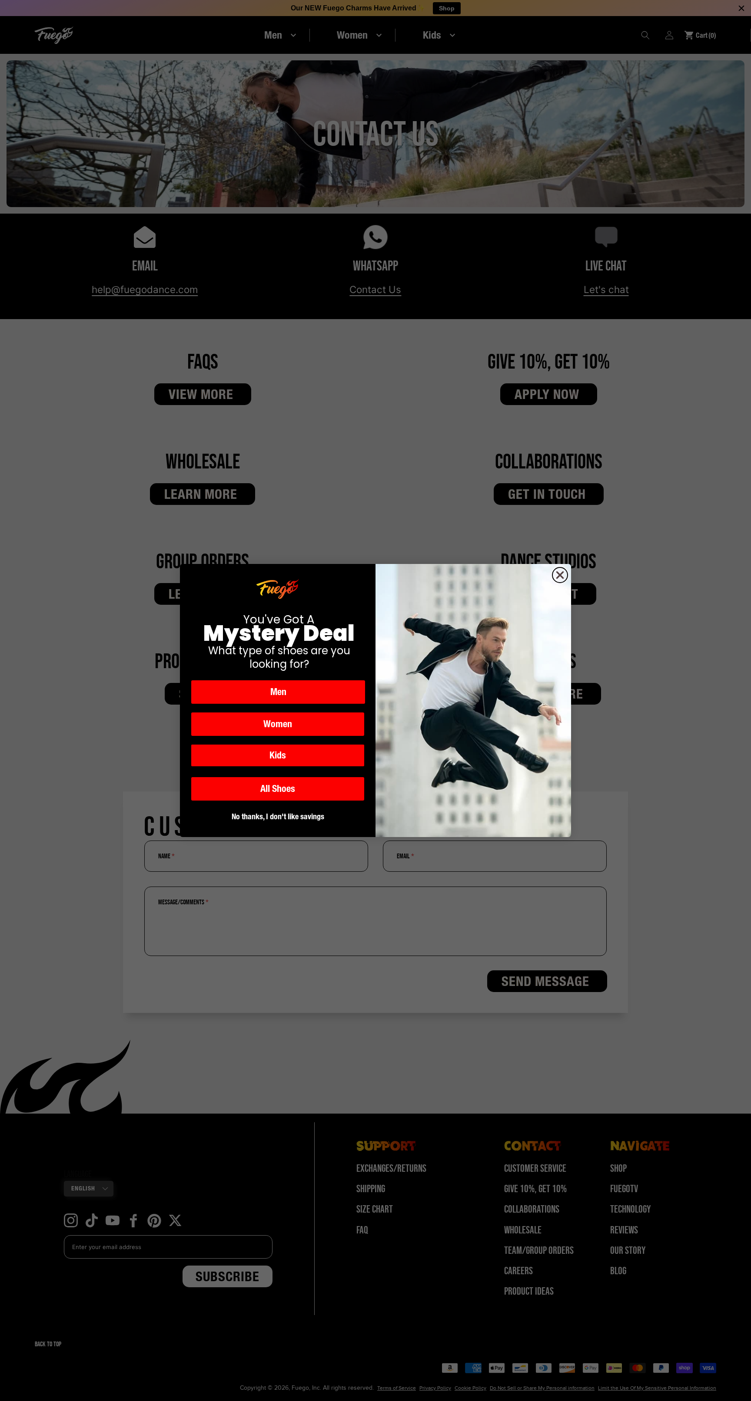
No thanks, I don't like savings (278, 816)
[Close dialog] (560, 575)
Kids (277, 755)
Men (278, 692)
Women (277, 724)
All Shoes (277, 788)
